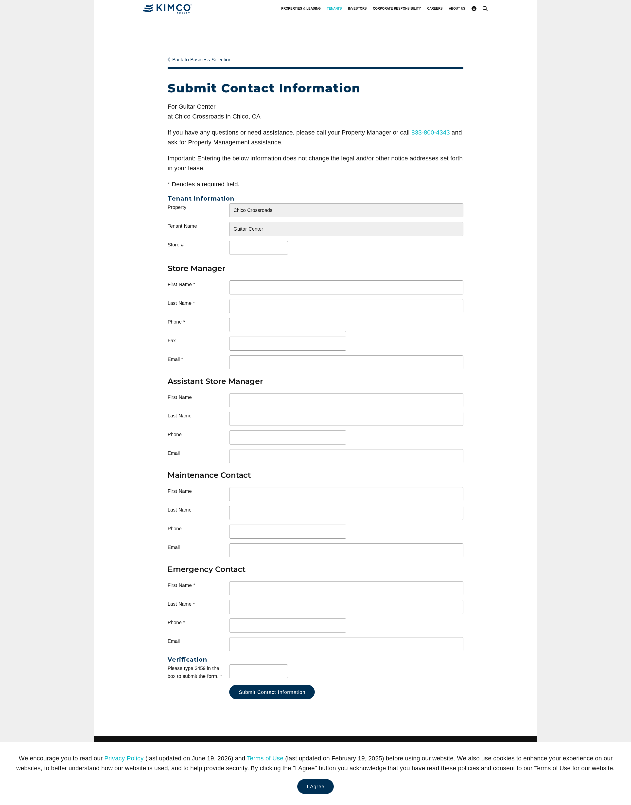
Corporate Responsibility (397, 8)
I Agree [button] (315, 786)
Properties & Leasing (301, 8)
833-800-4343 (430, 132)
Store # (176, 244)
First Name (180, 284)
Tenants (334, 8)
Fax (172, 340)
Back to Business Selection (201, 59)
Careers (435, 8)
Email (174, 359)
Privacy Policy (124, 758)
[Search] (485, 8)
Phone (175, 322)
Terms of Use (265, 758)
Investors (357, 8)
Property (177, 207)
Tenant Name (182, 226)
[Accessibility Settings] (474, 8)
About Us (457, 8)
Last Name (180, 303)
